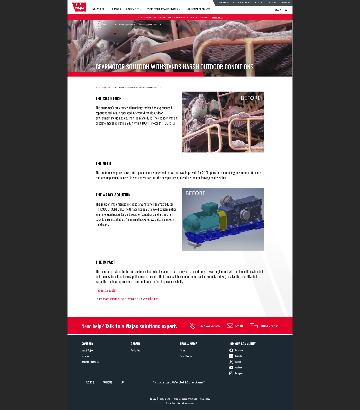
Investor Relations (242, 3)
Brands (116, 9)
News (182, 350)
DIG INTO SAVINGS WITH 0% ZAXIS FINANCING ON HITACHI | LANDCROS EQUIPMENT (179, 17)
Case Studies (186, 356)
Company (222, 3)
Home (98, 24)
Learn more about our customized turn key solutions (127, 298)
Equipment (132, 9)
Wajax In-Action (108, 24)
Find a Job (135, 350)
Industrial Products (198, 9)
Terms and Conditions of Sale (185, 398)
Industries (98, 9)
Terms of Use (164, 398)
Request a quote (105, 290)
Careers (259, 3)
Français (286, 3)
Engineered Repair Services (162, 9)
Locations (271, 3)
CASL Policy (205, 398)
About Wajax (87, 350)
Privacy (153, 398)
